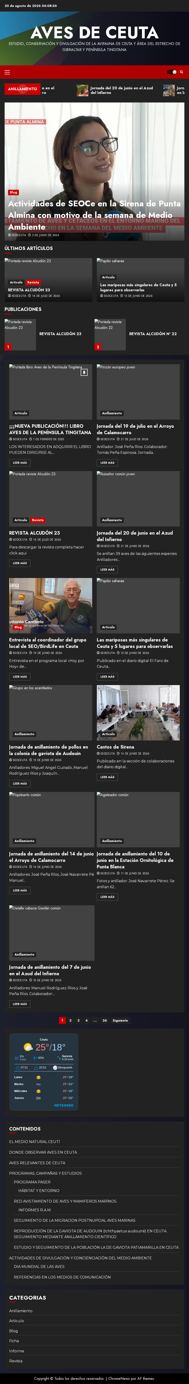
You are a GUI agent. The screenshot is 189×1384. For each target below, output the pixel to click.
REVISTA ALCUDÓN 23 (29, 290)
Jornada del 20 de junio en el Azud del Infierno (135, 536)
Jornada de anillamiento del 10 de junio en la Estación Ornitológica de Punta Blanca (135, 860)
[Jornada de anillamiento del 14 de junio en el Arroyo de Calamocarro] (56, 819)
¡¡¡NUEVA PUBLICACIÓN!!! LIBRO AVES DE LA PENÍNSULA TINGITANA (50, 429)
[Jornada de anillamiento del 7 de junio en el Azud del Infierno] (53, 933)
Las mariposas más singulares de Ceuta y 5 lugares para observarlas (138, 287)
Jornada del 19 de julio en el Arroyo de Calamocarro (135, 429)
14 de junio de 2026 (135, 754)
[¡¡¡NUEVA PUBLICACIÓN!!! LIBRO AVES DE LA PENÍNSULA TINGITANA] (50, 392)
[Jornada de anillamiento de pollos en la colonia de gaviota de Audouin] (50, 712)
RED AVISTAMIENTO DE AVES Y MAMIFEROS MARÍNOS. (65, 1201)
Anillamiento (112, 413)
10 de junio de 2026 (47, 980)
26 (105, 1020)
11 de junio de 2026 (135, 874)
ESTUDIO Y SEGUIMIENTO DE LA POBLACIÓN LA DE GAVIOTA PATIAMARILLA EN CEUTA (96, 1247)
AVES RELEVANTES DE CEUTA (37, 1163)
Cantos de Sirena (115, 747)
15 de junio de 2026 (138, 296)
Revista (33, 282)
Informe (16, 1351)
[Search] (181, 72)
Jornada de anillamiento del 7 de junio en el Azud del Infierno (50, 970)
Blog (13, 192)
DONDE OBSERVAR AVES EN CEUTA (43, 1152)
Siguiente (120, 1020)
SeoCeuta (19, 235)
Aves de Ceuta (94, 33)
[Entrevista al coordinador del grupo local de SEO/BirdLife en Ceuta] (50, 605)
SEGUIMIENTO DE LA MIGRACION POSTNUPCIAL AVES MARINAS (75, 1220)
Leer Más (20, 463)
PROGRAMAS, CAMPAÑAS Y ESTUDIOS (45, 1173)
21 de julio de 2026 (135, 439)
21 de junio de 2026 (135, 546)
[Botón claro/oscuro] (171, 72)
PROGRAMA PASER (32, 1182)
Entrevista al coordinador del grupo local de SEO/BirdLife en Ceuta (47, 643)
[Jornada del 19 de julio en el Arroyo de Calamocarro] (138, 392)
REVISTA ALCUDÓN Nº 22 (63, 334)
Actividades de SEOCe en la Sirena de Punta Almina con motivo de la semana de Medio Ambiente (94, 215)
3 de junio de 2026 (45, 235)
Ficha (14, 1341)
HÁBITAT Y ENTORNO (38, 1190)
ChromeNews (119, 1378)
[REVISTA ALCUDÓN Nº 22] (20, 334)
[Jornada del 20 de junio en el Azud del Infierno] (138, 499)
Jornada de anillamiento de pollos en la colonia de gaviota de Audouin (48, 750)
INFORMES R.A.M (34, 1210)
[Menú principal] (7, 72)
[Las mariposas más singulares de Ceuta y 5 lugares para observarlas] (138, 605)
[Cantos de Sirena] (138, 712)
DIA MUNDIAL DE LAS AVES (39, 1266)
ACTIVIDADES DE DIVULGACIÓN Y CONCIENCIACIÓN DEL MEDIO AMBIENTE (80, 1258)
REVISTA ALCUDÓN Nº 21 (152, 334)
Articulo (16, 282)
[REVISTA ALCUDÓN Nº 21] (110, 334)
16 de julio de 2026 (46, 296)
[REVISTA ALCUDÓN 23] (50, 499)
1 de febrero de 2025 (48, 439)
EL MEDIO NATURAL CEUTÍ (34, 1142)
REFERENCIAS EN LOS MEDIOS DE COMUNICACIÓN (62, 1277)
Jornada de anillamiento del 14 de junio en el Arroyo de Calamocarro (54, 857)
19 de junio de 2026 (47, 653)
